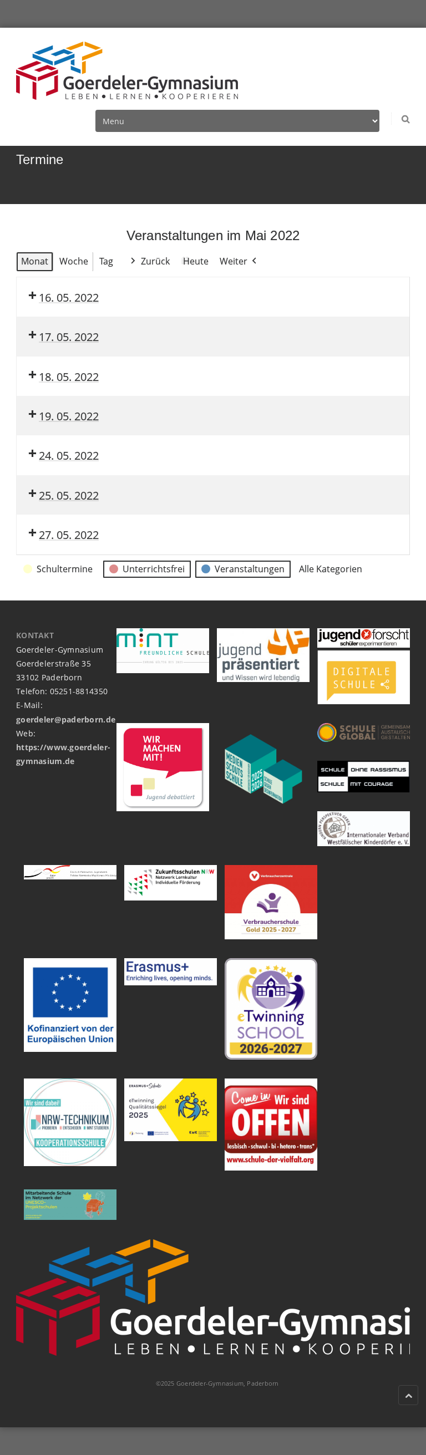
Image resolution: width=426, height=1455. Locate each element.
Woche (73, 261)
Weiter (233, 261)
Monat (34, 261)
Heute (196, 261)
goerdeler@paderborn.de (65, 719)
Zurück (155, 261)
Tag (106, 261)
